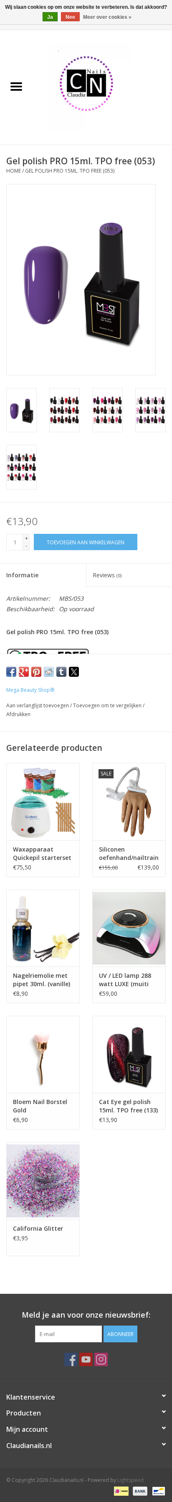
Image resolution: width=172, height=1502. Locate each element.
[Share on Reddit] (49, 672)
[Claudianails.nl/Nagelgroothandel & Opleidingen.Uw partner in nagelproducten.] (102, 87)
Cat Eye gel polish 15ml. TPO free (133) (128, 1106)
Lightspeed (130, 1480)
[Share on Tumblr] (61, 672)
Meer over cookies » (107, 17)
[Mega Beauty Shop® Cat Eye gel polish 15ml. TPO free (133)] (129, 1054)
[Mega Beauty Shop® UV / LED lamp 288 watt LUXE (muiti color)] (129, 928)
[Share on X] (74, 672)
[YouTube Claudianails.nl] (86, 1359)
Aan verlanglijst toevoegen (38, 705)
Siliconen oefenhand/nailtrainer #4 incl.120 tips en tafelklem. (129, 853)
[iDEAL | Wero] (120, 1490)
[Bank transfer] (139, 1490)
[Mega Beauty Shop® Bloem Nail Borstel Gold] (43, 1054)
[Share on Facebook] (11, 672)
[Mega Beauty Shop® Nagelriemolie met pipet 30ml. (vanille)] (43, 928)
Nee (70, 17)
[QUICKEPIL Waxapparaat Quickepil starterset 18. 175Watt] (43, 801)
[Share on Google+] (24, 672)
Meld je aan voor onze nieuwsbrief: (86, 1315)
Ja (50, 17)
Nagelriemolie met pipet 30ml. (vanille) (41, 980)
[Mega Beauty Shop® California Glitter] (43, 1180)
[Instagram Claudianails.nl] (101, 1359)
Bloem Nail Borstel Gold (40, 1106)
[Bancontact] (157, 1490)
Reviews (107, 575)
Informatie (22, 575)
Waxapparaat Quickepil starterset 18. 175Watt (42, 853)
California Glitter (38, 1228)
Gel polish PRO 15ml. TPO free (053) (69, 170)
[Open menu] (16, 86)
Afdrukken (18, 714)
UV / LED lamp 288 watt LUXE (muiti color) (125, 980)
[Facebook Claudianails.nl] (71, 1359)
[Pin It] (36, 672)
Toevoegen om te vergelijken (108, 705)
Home (13, 170)
